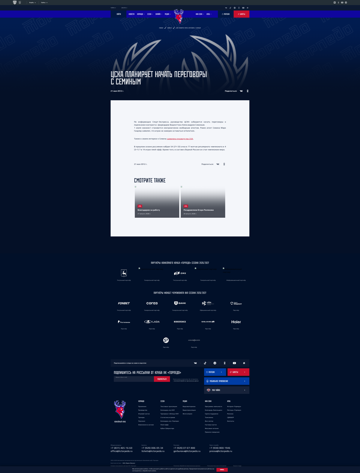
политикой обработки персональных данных (186, 381)
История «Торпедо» (234, 406)
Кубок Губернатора (167, 428)
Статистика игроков (167, 417)
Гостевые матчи (211, 425)
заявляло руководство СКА (180, 139)
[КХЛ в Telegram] (346, 2)
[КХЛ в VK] (335, 2)
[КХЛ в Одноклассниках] (338, 2)
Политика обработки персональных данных (187, 466)
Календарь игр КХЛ (167, 410)
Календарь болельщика (213, 410)
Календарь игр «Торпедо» (169, 421)
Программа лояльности (213, 406)
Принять (222, 470)
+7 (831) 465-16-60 (121, 447)
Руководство (142, 410)
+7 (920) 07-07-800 (184, 447)
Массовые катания (212, 428)
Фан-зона (208, 401)
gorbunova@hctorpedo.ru (187, 451)
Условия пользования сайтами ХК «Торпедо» (123, 466)
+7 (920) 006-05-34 (152, 447)
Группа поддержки (211, 414)
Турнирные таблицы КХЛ (169, 414)
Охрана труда (237, 466)
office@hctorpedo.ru (122, 451)
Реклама (230, 414)
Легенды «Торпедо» (234, 410)
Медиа (185, 401)
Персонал (141, 421)
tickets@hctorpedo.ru (153, 451)
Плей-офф (164, 425)
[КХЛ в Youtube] (342, 2)
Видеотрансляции (189, 410)
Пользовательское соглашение (216, 466)
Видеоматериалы (189, 406)
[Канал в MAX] (247, 8)
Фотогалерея (187, 414)
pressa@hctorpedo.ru (220, 451)
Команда (141, 401)
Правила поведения (212, 432)
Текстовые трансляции (168, 406)
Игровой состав (144, 414)
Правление (142, 406)
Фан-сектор (209, 421)
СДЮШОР (230, 417)
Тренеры (141, 417)
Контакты (230, 421)
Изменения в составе (146, 425)
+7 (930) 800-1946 (219, 447)
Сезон (162, 401)
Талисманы (209, 417)
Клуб (228, 401)
